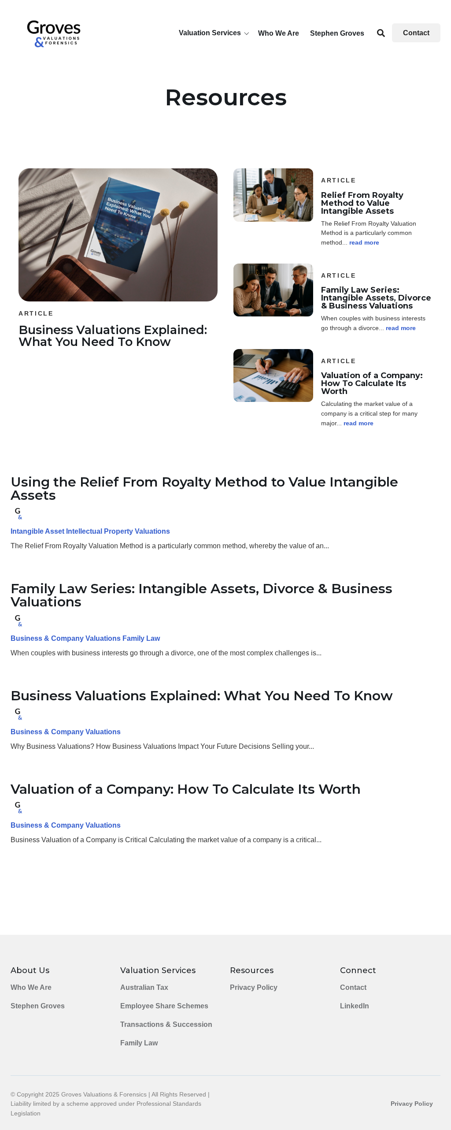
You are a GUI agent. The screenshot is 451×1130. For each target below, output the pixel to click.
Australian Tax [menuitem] (144, 987)
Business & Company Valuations (66, 638)
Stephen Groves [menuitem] (38, 1006)
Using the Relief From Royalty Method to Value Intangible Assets (204, 488)
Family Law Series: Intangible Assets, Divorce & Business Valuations (201, 595)
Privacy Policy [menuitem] (253, 987)
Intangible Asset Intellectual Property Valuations (90, 531)
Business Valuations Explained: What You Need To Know (202, 696)
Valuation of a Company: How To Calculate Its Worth (186, 789)
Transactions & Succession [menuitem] (166, 1024)
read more (364, 242)
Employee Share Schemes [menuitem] (164, 1006)
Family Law (141, 638)
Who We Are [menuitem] (31, 987)
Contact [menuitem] (353, 987)
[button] (215, 33)
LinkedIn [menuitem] (354, 1006)
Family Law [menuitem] (139, 1043)
